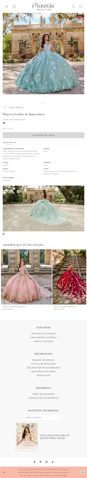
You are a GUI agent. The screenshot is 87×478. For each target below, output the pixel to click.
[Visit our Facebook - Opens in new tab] (34, 462)
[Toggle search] (73, 6)
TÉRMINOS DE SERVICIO (43, 360)
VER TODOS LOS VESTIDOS (43, 334)
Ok (83, 472)
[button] (14, 6)
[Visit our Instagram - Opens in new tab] (46, 462)
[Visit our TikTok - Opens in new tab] (52, 462)
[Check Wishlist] (80, 6)
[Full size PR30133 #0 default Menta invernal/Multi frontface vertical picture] (43, 57)
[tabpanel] (43, 57)
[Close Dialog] (3, 472)
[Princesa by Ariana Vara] (43, 6)
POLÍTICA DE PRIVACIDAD (43, 364)
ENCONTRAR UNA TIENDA (43, 371)
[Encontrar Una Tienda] (6, 6)
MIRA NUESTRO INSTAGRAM (43, 337)
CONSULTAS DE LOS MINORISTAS (43, 398)
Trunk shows (43, 375)
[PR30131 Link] (26, 279)
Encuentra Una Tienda (44, 135)
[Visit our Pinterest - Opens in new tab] (40, 462)
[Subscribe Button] (61, 417)
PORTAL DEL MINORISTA (43, 394)
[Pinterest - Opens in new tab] (80, 17)
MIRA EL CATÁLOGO (43, 341)
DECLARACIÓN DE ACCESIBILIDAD (43, 368)
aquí (65, 475)
